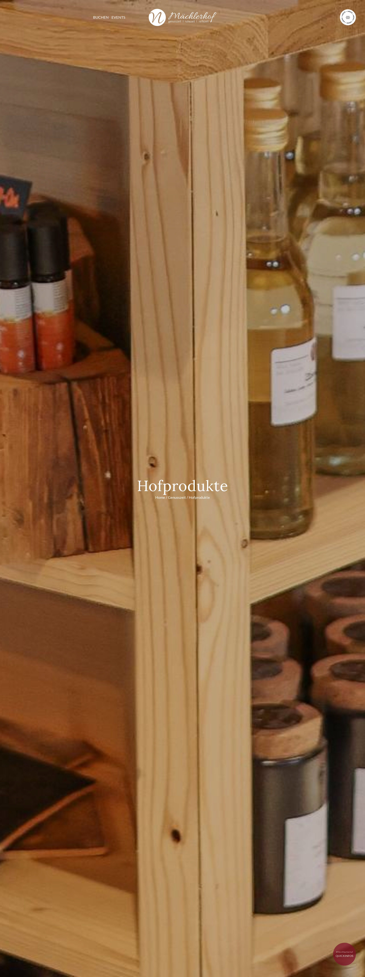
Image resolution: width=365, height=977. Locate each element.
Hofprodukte (199, 497)
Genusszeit (177, 497)
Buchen (101, 17)
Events (118, 17)
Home (160, 497)
